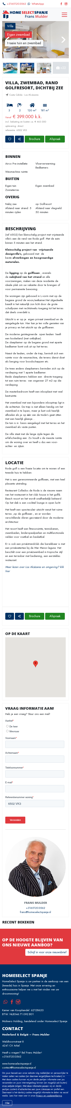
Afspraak (55, 139)
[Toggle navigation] (64, 14)
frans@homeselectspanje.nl (35, 912)
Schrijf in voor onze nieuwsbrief (47, 952)
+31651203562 (16, 4)
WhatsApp (38, 4)
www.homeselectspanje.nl (16, 1064)
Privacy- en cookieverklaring (49, 1095)
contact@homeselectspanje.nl (19, 1068)
